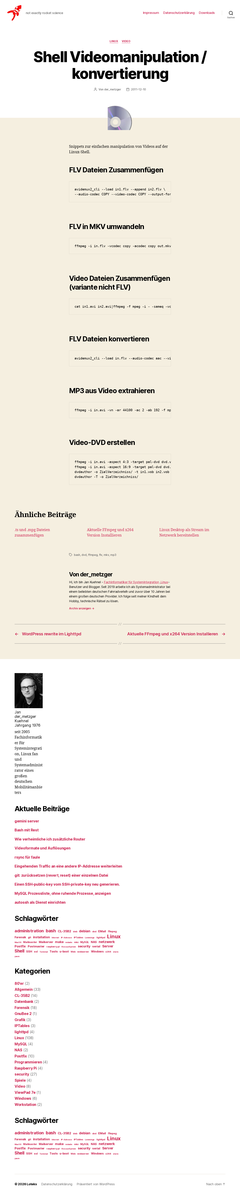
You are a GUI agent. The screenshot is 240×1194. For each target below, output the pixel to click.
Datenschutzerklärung (178, 13)
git (29, 937)
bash (77, 555)
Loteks (32, 1184)
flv (100, 555)
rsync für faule (27, 857)
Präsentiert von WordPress (96, 1184)
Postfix (20, 946)
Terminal (44, 952)
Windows (97, 951)
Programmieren (28, 1062)
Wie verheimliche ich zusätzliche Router (50, 839)
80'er (19, 983)
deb (75, 931)
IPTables (78, 937)
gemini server (27, 821)
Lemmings (90, 938)
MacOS (18, 942)
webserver (83, 951)
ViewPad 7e (25, 1092)
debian (84, 931)
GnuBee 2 (23, 1013)
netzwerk (107, 942)
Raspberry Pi (26, 1068)
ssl (36, 951)
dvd (84, 555)
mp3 (113, 555)
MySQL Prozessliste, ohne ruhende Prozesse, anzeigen (63, 893)
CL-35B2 (64, 931)
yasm (17, 956)
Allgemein (24, 989)
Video (126, 41)
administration (29, 930)
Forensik (20, 937)
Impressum (151, 13)
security (84, 946)
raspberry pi (53, 946)
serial (96, 946)
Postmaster (36, 946)
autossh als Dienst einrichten (40, 902)
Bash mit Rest (27, 830)
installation (41, 937)
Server (107, 946)
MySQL (84, 942)
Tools (54, 951)
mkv (106, 555)
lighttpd (100, 937)
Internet (55, 938)
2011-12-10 (138, 89)
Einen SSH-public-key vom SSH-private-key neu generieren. (67, 884)
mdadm (68, 942)
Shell (19, 951)
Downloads (207, 13)
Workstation (25, 1104)
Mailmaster (30, 942)
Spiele (20, 1080)
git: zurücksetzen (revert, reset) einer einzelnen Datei (61, 875)
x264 (108, 951)
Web (73, 951)
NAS (94, 942)
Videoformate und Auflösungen (42, 848)
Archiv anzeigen (81, 608)
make (59, 942)
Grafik (20, 1020)
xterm (115, 952)
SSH (29, 951)
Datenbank (24, 1001)
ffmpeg (93, 555)
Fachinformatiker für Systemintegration (131, 582)
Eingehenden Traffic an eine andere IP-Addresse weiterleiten (68, 866)
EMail (102, 931)
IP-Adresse (66, 938)
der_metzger (112, 89)
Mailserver (46, 942)
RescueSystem (68, 947)
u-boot (64, 951)
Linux (114, 41)
